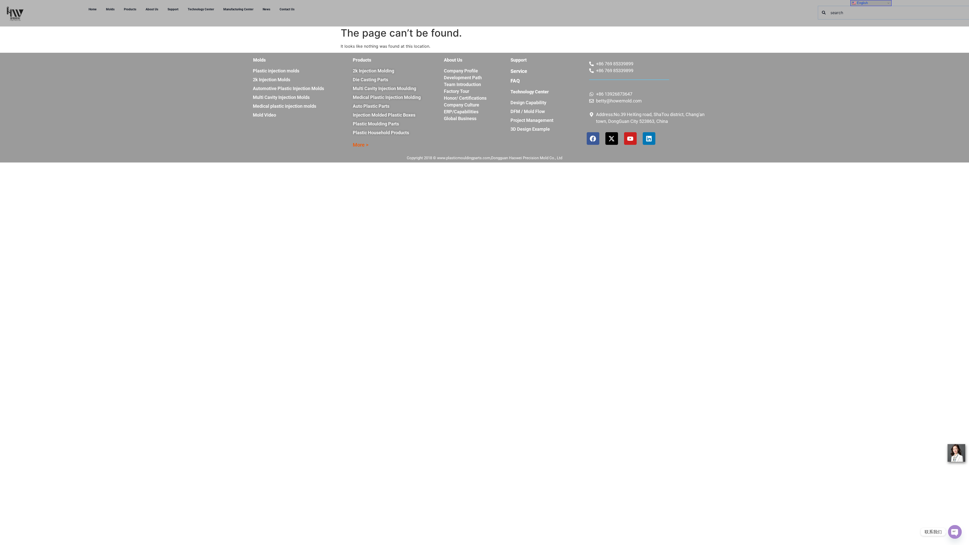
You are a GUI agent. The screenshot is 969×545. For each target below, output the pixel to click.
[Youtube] (630, 138)
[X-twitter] (611, 138)
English (862, 3)
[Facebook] (593, 138)
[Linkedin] (649, 138)
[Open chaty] (955, 532)
